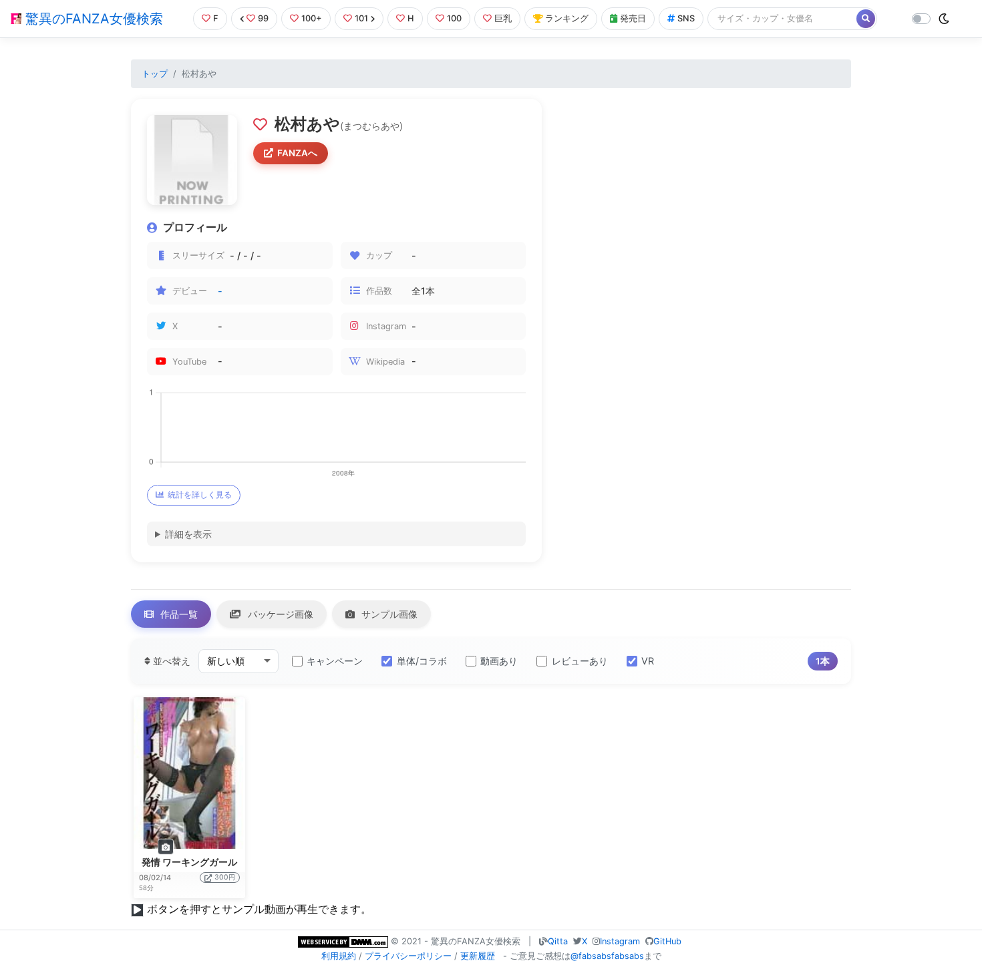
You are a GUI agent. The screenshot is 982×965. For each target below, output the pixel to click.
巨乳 (503, 18)
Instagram (620, 941)
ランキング (567, 18)
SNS (686, 18)
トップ (155, 74)
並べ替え (170, 660)
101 (361, 18)
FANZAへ (297, 153)
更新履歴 (477, 956)
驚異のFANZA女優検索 (92, 19)
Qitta (558, 941)
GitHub (667, 941)
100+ (311, 18)
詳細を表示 (188, 534)
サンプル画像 (388, 614)
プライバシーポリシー (408, 956)
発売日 (633, 18)
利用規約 (338, 956)
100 (454, 18)
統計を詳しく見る (200, 495)
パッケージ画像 (279, 614)
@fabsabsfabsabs (607, 956)
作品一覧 (178, 614)
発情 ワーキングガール (189, 862)
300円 (224, 877)
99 (263, 18)
